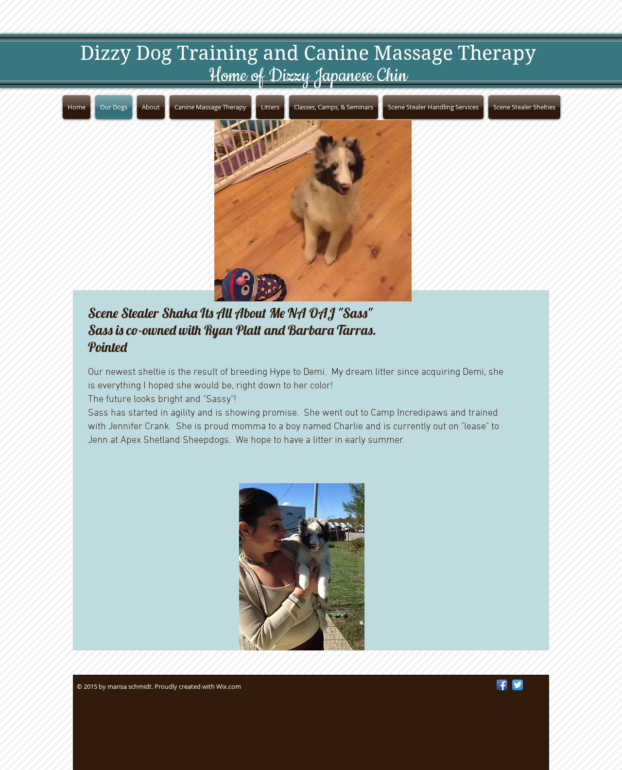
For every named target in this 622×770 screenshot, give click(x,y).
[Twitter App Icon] (517, 685)
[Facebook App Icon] (502, 685)
